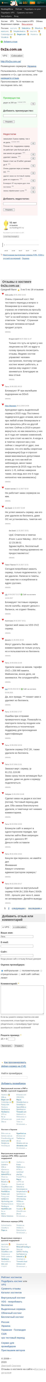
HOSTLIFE (5, 31)
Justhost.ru (20, 1162)
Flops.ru (4, 1230)
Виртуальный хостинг (13, 1297)
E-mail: (4, 942)
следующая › (19, 908)
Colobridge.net (7, 34)
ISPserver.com (6, 1119)
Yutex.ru (19, 1122)
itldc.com (4, 1264)
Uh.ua (18, 1141)
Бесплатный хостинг (12, 1317)
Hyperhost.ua (21, 1133)
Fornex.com (5, 1194)
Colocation (17, 55)
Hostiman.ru (5, 1109)
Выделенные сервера (10, 24)
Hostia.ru (4, 1107)
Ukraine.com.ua (22, 1143)
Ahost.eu (4, 1177)
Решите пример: (11, 1035)
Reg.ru (18, 1100)
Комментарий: (10, 983)
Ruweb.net (20, 1184)
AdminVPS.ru (6, 1174)
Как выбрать (6, 16)
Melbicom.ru (20, 1167)
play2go (19, 1174)
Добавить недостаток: (16, 198)
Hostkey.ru (5, 1206)
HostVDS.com (6, 1209)
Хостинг (4, 21)
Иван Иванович (10, 406)
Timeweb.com (21, 1112)
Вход (16, 16)
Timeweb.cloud (21, 1261)
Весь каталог (27, 24)
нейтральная (10, 970)
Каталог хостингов (11, 1292)
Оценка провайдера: (13, 964)
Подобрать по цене (32, 9)
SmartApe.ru (20, 1105)
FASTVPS (13, 28)
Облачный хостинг (11, 1313)
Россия (5, 1322)
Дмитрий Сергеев (11, 1365)
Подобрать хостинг (11, 1281)
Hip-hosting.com (7, 1201)
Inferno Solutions (7, 1216)
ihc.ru (3, 1117)
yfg (6, 594)
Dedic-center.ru (6, 1256)
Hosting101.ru (7, 9)
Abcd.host (4, 1247)
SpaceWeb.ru (21, 1107)
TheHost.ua (20, 1138)
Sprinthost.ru (21, 1109)
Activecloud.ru (6, 1225)
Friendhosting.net (7, 1138)
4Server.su (5, 1169)
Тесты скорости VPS (25, 21)
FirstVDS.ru (5, 1191)
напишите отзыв (10, 78)
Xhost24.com (21, 1211)
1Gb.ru (3, 1097)
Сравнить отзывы (11, 1288)
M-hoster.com (21, 1095)
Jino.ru (3, 1122)
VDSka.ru (19, 1201)
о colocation (19, 927)
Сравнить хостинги (25, 13)
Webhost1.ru (20, 1114)
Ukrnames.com (21, 1146)
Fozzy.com (5, 1105)
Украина (31, 66)
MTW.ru (19, 1169)
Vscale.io (4, 37)
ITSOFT (4, 1266)
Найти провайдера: (12, 1073)
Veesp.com (20, 1204)
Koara (18, 1164)
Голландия (20, 1330)
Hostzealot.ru (6, 1261)
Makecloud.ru (21, 1230)
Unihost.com (20, 1264)
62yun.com (5, 1172)
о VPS (5, 927)
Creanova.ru (5, 1254)
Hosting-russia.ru (7, 1204)
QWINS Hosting (22, 1252)
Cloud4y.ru (5, 1228)
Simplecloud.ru (19, 31)
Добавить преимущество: (18, 110)
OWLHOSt (20, 1097)
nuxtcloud (19, 1172)
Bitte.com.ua (5, 1133)
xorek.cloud (20, 1119)
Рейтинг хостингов (11, 1277)
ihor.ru (3, 1214)
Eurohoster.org (6, 1189)
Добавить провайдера (13, 1083)
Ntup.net (19, 1249)
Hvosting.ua (5, 1146)
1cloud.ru (4, 1164)
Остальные (20, 1124)
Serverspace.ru (21, 1189)
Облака (39, 21)
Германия (6, 1330)
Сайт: (4, 951)
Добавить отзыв (10, 42)
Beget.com (21, 34)
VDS (3, 1301)
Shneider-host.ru (22, 1102)
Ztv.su (18, 1214)
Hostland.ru (5, 1112)
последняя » (35, 908)
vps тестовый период (13, 1337)
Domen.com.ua (6, 1136)
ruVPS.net (20, 1182)
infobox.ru (19, 1228)
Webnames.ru (21, 1117)
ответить (8, 331)
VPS (12, 21)
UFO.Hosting (21, 1199)
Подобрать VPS (7, 13)
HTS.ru (3, 1114)
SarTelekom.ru (21, 1254)
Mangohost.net (21, 1244)
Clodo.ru (4, 1184)
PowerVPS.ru (21, 1177)
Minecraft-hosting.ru (23, 1247)
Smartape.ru (20, 1259)
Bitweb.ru (38, 28)
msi (6, 689)
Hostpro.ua (5, 1143)
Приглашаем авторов (13, 1350)
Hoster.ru (34, 34)
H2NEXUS (5, 1199)
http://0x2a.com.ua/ (11, 61)
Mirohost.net (20, 1136)
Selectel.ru (26, 28)
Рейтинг (18, 9)
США (4, 1333)
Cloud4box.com (6, 1187)
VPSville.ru (20, 1206)
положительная (30, 970)
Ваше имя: (7, 932)
